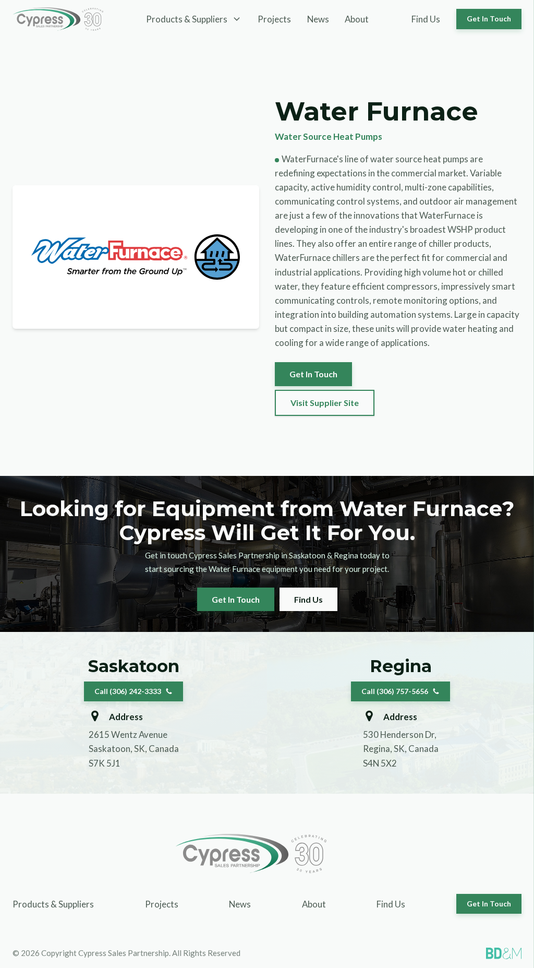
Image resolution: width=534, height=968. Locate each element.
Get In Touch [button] (489, 18)
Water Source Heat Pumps (328, 136)
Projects (274, 19)
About (357, 19)
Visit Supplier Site (324, 403)
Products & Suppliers (53, 904)
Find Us (425, 19)
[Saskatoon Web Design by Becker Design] (503, 953)
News (318, 19)
